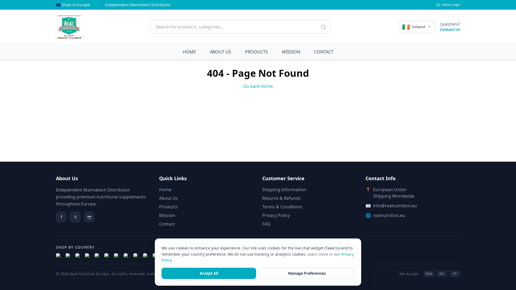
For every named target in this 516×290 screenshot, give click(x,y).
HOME (189, 52)
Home (165, 190)
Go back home (258, 86)
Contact (167, 224)
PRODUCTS (256, 52)
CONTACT (324, 52)
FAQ (266, 224)
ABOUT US (220, 52)
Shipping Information (284, 190)
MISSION (291, 52)
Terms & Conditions (282, 207)
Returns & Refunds (281, 198)
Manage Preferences (307, 273)
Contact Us (450, 29)
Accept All (209, 273)
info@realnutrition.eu (395, 206)
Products (168, 207)
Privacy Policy (276, 215)
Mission (167, 215)
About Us (168, 198)
